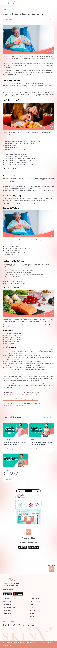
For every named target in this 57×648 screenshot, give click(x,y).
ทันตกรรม (32, 611)
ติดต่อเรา (32, 617)
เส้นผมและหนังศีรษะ (9, 608)
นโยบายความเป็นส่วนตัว (45, 643)
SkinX (4, 71)
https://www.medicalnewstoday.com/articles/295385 (15, 405)
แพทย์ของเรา (7, 602)
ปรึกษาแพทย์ (6, 599)
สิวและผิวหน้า (7, 605)
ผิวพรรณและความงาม (35, 602)
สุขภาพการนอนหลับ (35, 599)
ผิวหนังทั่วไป (32, 605)
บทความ (31, 614)
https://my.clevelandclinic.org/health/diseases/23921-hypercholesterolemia (20, 400)
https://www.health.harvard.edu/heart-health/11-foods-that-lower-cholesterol (21, 394)
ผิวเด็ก (31, 608)
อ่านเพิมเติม (7, 449)
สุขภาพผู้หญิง (7, 611)
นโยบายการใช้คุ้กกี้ (7, 646)
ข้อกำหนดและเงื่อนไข (32, 643)
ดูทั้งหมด (46, 417)
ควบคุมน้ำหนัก (7, 614)
